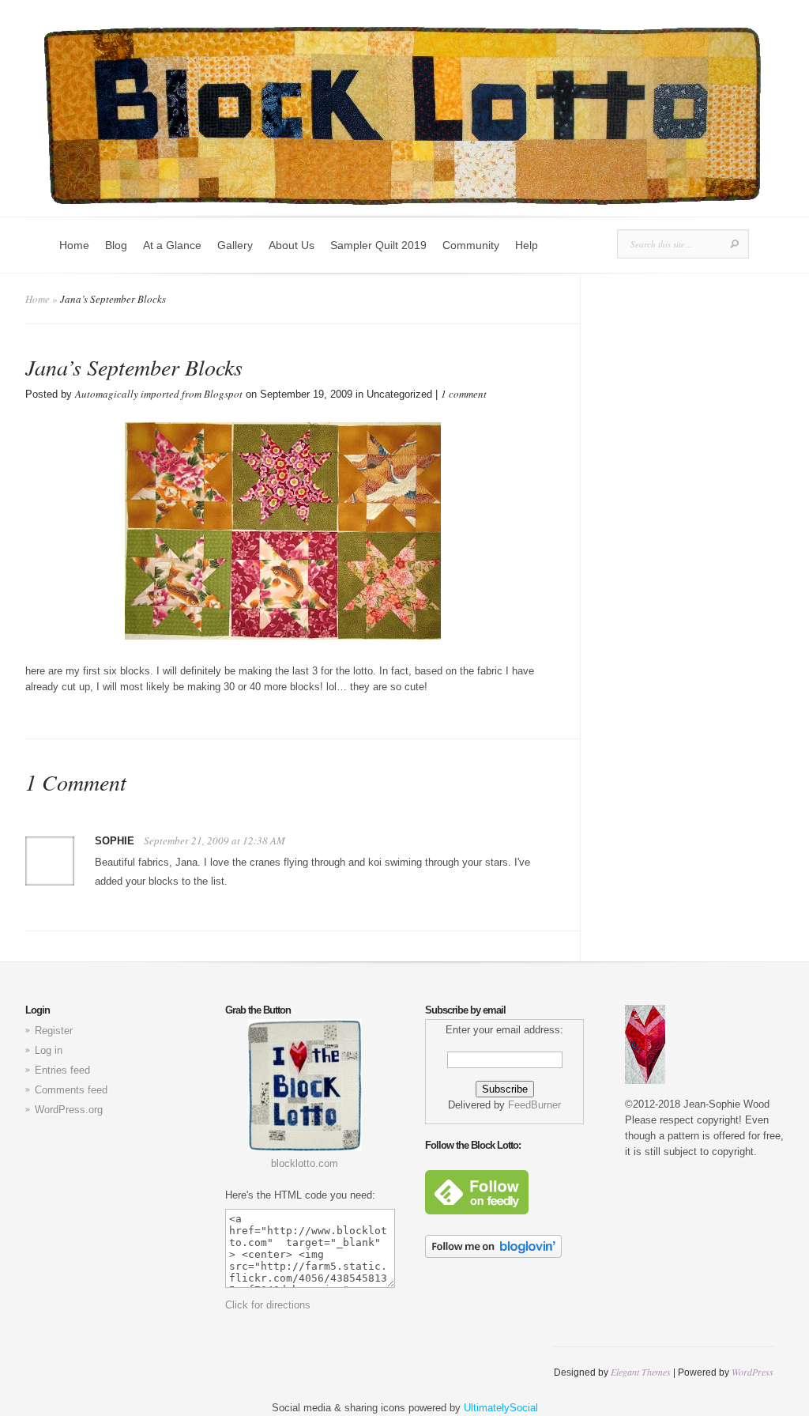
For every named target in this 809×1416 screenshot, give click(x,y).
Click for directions (267, 1305)
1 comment (464, 394)
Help (526, 245)
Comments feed (71, 1090)
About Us (291, 245)
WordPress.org (69, 1110)
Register (54, 1031)
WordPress (752, 1371)
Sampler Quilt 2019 (378, 245)
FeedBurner (534, 1105)
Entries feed (62, 1070)
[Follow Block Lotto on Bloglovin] (493, 1254)
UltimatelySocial (501, 1408)
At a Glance (172, 245)
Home (74, 245)
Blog (116, 245)
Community (470, 245)
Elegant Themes (641, 1371)
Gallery (235, 245)
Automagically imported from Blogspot (159, 394)
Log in (48, 1050)
